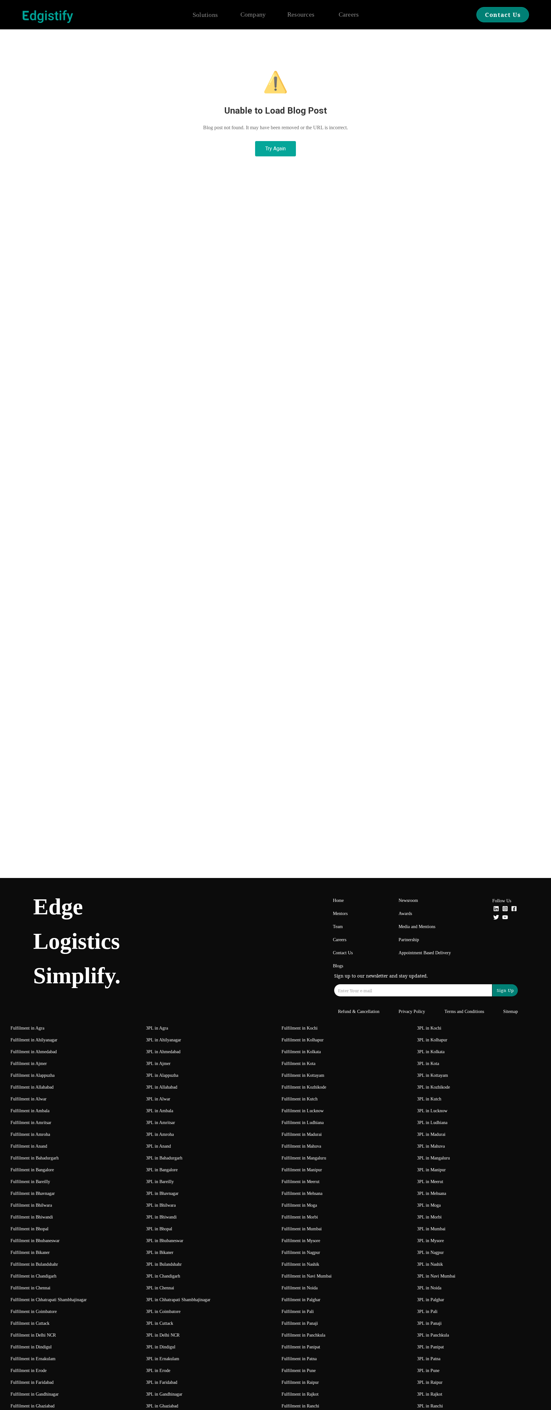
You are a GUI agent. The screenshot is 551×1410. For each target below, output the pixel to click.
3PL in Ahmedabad (163, 1051)
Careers (349, 14)
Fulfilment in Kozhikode (304, 1087)
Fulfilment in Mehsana (302, 1193)
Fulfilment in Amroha (30, 1134)
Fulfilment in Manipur (302, 1169)
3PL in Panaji (429, 1323)
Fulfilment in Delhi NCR (33, 1335)
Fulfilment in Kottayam (303, 1075)
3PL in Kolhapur (432, 1040)
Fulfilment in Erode (29, 1370)
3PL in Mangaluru (433, 1158)
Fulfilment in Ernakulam (33, 1358)
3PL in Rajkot (429, 1394)
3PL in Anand (158, 1146)
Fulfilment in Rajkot (300, 1394)
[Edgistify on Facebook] (514, 909)
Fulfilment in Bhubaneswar (35, 1240)
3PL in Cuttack (159, 1323)
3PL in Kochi (429, 1028)
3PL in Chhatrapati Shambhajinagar (178, 1299)
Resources (300, 14)
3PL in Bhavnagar (162, 1193)
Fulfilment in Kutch (300, 1099)
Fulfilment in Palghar (301, 1299)
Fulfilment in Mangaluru (304, 1158)
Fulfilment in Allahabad (32, 1087)
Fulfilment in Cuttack (30, 1323)
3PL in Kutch (429, 1099)
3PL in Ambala (159, 1110)
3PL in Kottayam (432, 1075)
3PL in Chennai (160, 1288)
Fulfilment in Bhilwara (31, 1205)
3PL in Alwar (158, 1099)
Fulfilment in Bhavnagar (33, 1193)
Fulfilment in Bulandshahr (34, 1264)
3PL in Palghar (430, 1299)
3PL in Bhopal (159, 1228)
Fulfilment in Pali (298, 1311)
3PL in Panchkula (433, 1335)
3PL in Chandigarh (163, 1276)
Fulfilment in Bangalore (32, 1169)
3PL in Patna (428, 1358)
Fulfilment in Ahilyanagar (34, 1040)
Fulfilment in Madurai (302, 1134)
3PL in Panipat (430, 1347)
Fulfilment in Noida (300, 1288)
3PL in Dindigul (160, 1347)
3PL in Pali (427, 1311)
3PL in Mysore (430, 1240)
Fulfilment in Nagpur (301, 1252)
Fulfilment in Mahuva (301, 1146)
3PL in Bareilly (160, 1181)
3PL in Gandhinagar (164, 1394)
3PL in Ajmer (158, 1063)
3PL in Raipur (430, 1382)
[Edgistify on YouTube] (505, 918)
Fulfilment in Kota (298, 1063)
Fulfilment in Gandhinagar (35, 1394)
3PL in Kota (428, 1063)
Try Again (275, 149)
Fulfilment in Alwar (29, 1099)
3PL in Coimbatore (163, 1311)
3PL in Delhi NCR (163, 1335)
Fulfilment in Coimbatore (34, 1311)
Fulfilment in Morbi (300, 1217)
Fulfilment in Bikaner (30, 1252)
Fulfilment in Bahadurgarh (35, 1158)
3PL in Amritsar (160, 1122)
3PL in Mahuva (431, 1146)
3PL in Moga (429, 1205)
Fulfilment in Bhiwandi (32, 1217)
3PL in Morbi (429, 1217)
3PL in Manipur (431, 1169)
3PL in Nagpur (430, 1252)
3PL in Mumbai (431, 1228)
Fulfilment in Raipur (300, 1382)
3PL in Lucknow (432, 1110)
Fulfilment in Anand (29, 1146)
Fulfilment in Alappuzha (33, 1075)
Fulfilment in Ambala (30, 1110)
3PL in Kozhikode (433, 1087)
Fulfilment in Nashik (300, 1264)
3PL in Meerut (430, 1181)
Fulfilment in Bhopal (29, 1228)
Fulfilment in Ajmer (29, 1063)
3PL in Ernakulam (162, 1358)
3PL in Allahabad (161, 1087)
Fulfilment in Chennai (30, 1288)
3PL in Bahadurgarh (164, 1158)
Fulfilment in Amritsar (31, 1122)
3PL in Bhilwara (161, 1205)
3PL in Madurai (431, 1134)
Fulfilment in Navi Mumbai (307, 1276)
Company (253, 14)
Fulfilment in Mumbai (302, 1228)
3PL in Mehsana (431, 1193)
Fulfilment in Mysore (301, 1240)
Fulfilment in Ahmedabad (34, 1051)
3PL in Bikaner (159, 1252)
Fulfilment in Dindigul (31, 1347)
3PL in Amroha (160, 1134)
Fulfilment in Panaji (300, 1323)
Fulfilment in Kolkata (301, 1051)
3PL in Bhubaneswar (164, 1240)
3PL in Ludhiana (432, 1122)
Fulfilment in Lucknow (303, 1110)
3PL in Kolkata (430, 1051)
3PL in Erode (158, 1370)
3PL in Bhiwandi (161, 1217)
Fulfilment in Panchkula (303, 1335)
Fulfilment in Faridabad (32, 1382)
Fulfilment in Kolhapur (303, 1040)
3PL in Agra (157, 1028)
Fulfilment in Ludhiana (303, 1122)
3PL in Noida (429, 1288)
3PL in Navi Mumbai (436, 1276)
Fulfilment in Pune (299, 1370)
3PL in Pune (428, 1370)
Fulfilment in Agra (27, 1028)
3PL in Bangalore (162, 1169)
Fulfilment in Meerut (301, 1181)
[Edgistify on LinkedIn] (496, 909)
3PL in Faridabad (161, 1382)
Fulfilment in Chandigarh (33, 1276)
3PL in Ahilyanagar (163, 1040)
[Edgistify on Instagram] (505, 909)
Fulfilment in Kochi (300, 1028)
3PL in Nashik (430, 1264)
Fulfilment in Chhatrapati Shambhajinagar (49, 1299)
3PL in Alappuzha (162, 1075)
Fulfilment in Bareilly (30, 1181)
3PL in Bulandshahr (164, 1264)
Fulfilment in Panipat (301, 1347)
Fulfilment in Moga (299, 1205)
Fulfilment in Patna (299, 1358)
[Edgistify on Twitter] (496, 918)
